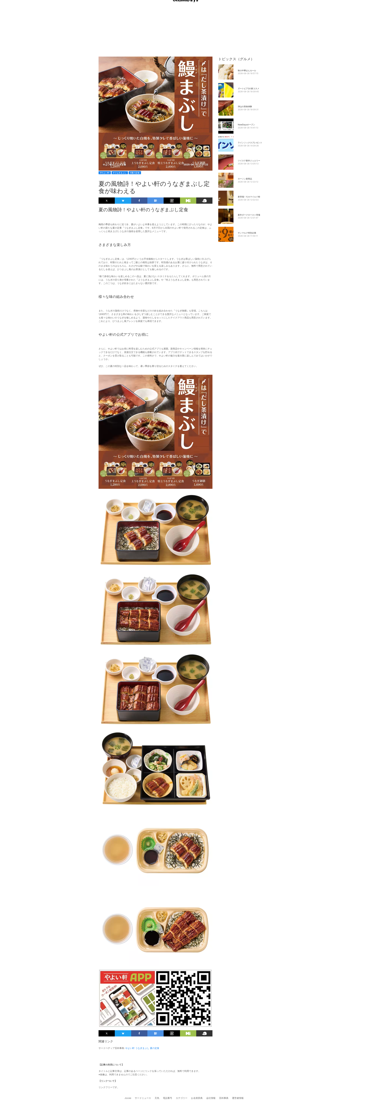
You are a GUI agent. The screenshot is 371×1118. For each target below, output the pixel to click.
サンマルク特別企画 (247, 233)
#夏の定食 (135, 172)
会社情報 (210, 1098)
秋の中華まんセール (247, 70)
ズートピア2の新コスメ (248, 88)
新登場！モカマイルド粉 (249, 196)
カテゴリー (181, 1098)
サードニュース (143, 1098)
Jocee (127, 1098)
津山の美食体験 (245, 106)
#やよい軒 (104, 172)
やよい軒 (130, 1048)
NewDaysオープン (246, 124)
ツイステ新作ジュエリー (249, 160)
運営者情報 (238, 1098)
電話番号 (167, 1098)
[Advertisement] (185, 23)
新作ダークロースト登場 (249, 215)
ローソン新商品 (245, 178)
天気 (157, 1098)
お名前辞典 (197, 1098)
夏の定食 (154, 1048)
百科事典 (223, 1098)
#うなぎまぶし (120, 172)
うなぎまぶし (142, 1048)
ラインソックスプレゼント (250, 142)
